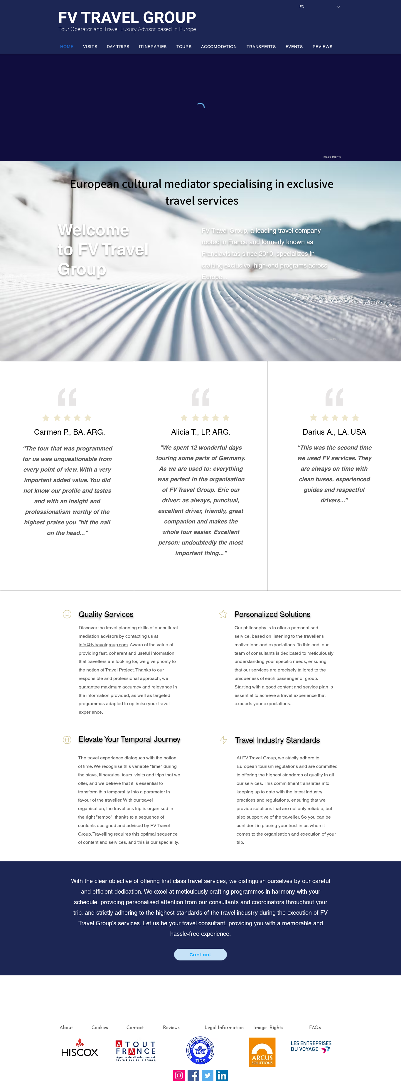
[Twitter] (207, 1075)
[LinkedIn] (222, 1075)
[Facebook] (193, 1075)
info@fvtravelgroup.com (103, 644)
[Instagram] (179, 1075)
